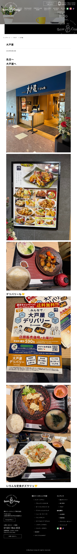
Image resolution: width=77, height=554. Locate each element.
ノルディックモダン (41, 524)
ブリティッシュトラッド (42, 510)
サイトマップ (63, 525)
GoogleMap (9, 519)
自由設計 (38, 9)
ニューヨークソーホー (42, 514)
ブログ (63, 9)
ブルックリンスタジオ (42, 503)
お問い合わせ (50, 3)
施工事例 (56, 9)
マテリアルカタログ (40, 535)
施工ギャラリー (47, 9)
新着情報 (62, 518)
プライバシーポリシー (66, 521)
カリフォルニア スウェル (43, 521)
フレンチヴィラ (40, 517)
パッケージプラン (28, 9)
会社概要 (61, 12)
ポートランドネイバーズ (42, 507)
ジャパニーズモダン (41, 528)
